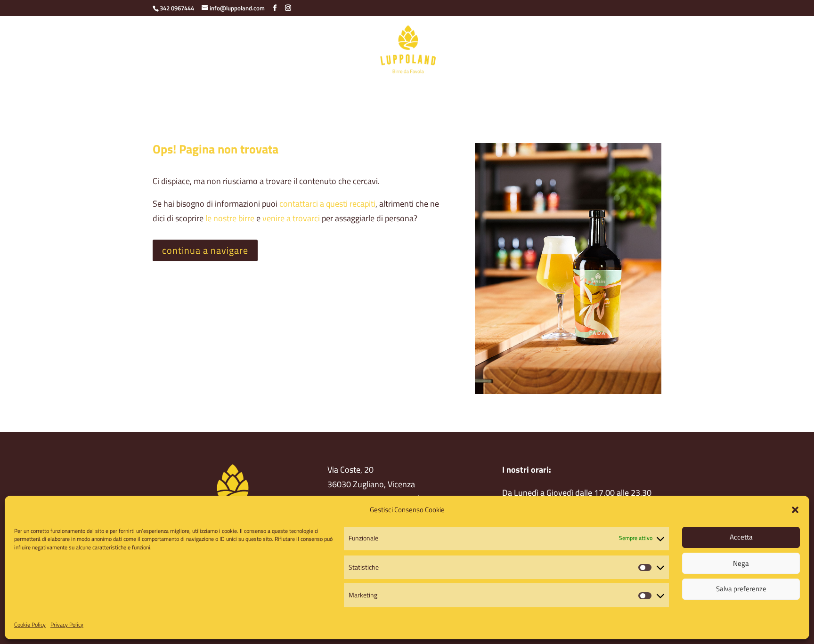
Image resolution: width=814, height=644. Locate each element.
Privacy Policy (66, 624)
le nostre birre (229, 218)
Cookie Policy (30, 624)
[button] (795, 510)
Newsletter (533, 91)
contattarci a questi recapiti (327, 203)
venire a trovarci (291, 218)
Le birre (318, 91)
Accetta (741, 536)
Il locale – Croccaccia (376, 91)
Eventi (574, 91)
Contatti (490, 91)
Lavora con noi (620, 91)
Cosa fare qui (443, 91)
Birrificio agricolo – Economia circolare (232, 91)
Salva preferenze (741, 588)
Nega (741, 562)
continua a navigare (205, 250)
